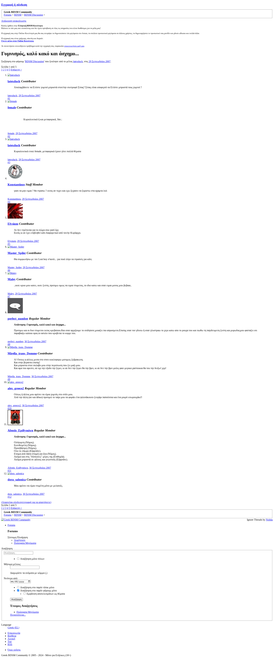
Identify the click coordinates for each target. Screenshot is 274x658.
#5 (9, 244)
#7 (9, 296)
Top (10, 641)
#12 (9, 496)
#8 (9, 344)
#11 (9, 470)
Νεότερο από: (11, 578)
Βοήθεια (12, 635)
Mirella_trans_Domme (22, 353)
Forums (11, 525)
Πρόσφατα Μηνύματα (25, 543)
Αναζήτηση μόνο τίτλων (32, 558)
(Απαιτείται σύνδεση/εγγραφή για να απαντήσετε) (26, 502)
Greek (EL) (13, 627)
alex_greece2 (16, 388)
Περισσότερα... (18, 615)
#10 (9, 408)
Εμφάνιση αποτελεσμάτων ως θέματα (45, 593)
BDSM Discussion (34, 61)
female (12, 107)
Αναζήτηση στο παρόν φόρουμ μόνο (38, 590)
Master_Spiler (17, 253)
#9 (9, 379)
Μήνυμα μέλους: (12, 564)
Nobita (269, 519)
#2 (9, 136)
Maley (12, 279)
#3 (9, 162)
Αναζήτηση (19, 540)
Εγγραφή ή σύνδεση (14, 4)
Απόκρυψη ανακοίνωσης (13, 21)
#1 (9, 98)
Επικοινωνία (14, 633)
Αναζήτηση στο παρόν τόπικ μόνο (37, 587)
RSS (10, 644)
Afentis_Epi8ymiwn (20, 430)
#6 (9, 270)
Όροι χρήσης (14, 649)
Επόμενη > (16, 69)
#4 (9, 201)
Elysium (13, 223)
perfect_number (18, 318)
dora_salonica (17, 479)
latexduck (78, 61)
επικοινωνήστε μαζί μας (74, 46)
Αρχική (11, 638)
